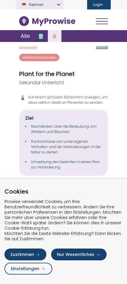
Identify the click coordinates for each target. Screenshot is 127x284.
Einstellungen (25, 269)
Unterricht (28, 47)
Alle (25, 36)
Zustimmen (22, 254)
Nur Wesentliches (75, 254)
